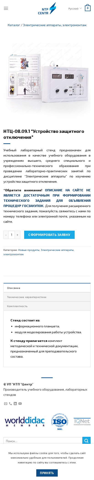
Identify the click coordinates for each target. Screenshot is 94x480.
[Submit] (86, 441)
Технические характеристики (26, 296)
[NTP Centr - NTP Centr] (47, 8)
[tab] (47, 287)
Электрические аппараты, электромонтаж (54, 25)
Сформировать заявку (49, 235)
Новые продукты (28, 249)
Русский (73, 8)
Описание (13, 287)
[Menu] (5, 8)
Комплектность (17, 306)
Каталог (14, 25)
